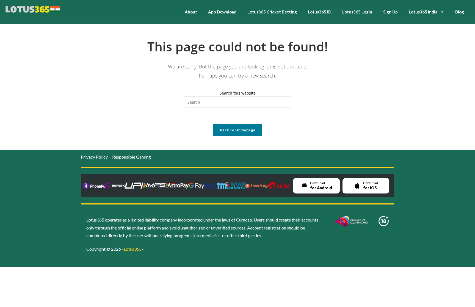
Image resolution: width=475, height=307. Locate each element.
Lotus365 (133, 248)
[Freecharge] (257, 185)
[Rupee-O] (115, 185)
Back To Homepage (237, 130)
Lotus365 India (423, 11)
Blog (459, 11)
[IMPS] (157, 185)
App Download (222, 11)
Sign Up (390, 11)
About (191, 11)
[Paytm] (215, 185)
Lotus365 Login (357, 11)
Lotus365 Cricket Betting (272, 11)
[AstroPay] (178, 185)
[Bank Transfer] (236, 185)
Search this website (238, 93)
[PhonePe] (94, 185)
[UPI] (136, 185)
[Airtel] (279, 185)
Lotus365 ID (319, 11)
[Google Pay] (196, 185)
